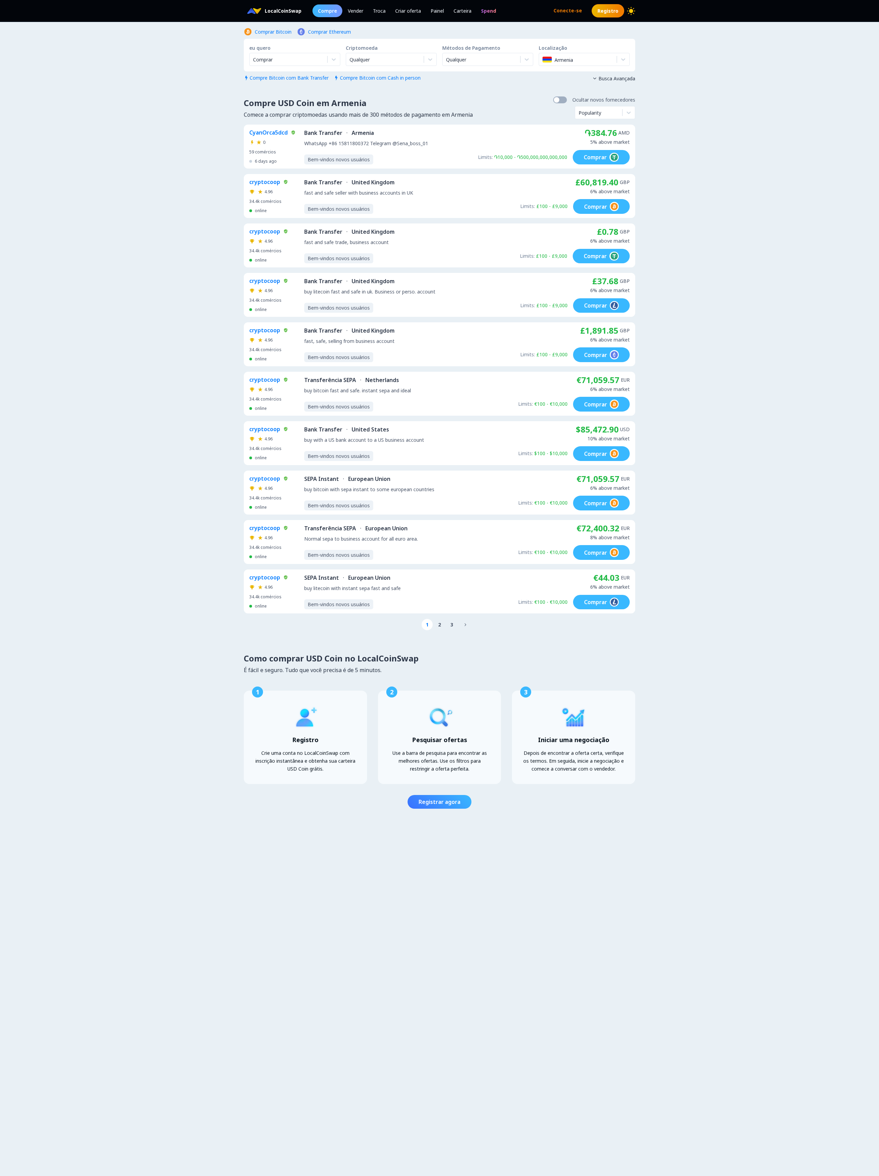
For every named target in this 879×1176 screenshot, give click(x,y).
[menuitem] (488, 10)
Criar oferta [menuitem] (408, 11)
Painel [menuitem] (437, 11)
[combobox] (350, 59)
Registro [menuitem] (607, 11)
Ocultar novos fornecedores (603, 99)
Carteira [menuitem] (462, 11)
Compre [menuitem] (327, 11)
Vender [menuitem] (355, 11)
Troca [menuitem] (379, 11)
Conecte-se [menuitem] (567, 10)
